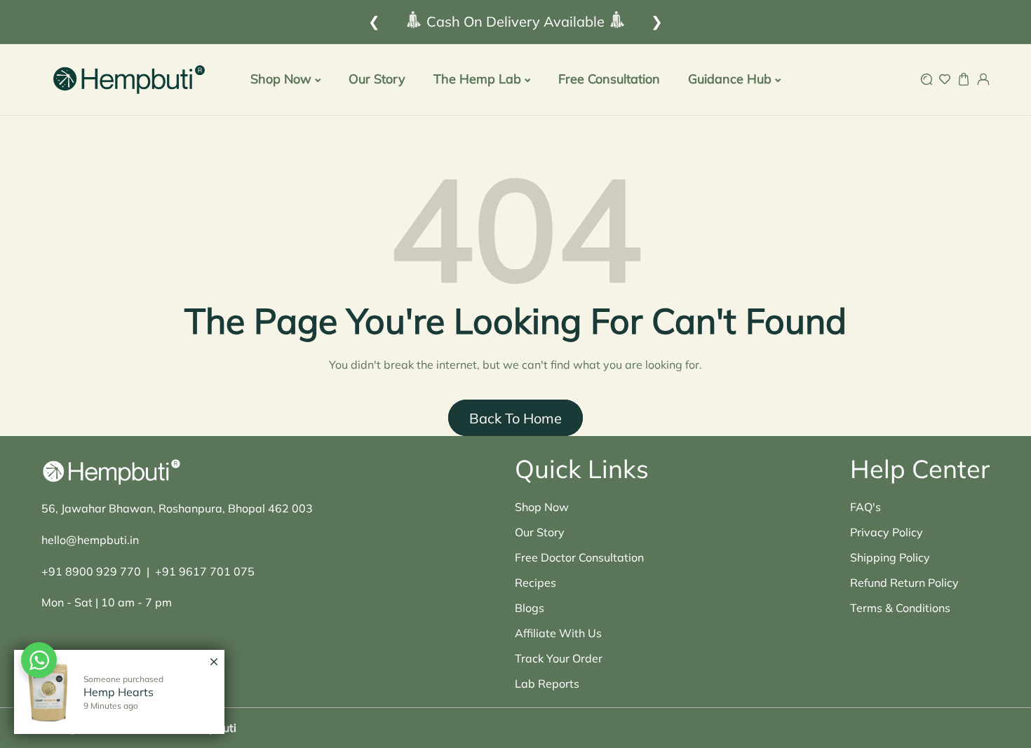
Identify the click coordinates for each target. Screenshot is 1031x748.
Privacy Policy (886, 532)
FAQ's (865, 507)
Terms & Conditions (900, 608)
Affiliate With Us (558, 633)
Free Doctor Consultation (579, 557)
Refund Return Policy (904, 583)
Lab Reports (547, 683)
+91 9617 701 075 (205, 571)
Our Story (540, 532)
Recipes (535, 583)
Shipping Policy (890, 557)
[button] (926, 80)
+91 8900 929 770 (91, 571)
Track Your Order (558, 658)
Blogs (529, 608)
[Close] (213, 654)
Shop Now (542, 507)
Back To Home (515, 418)
